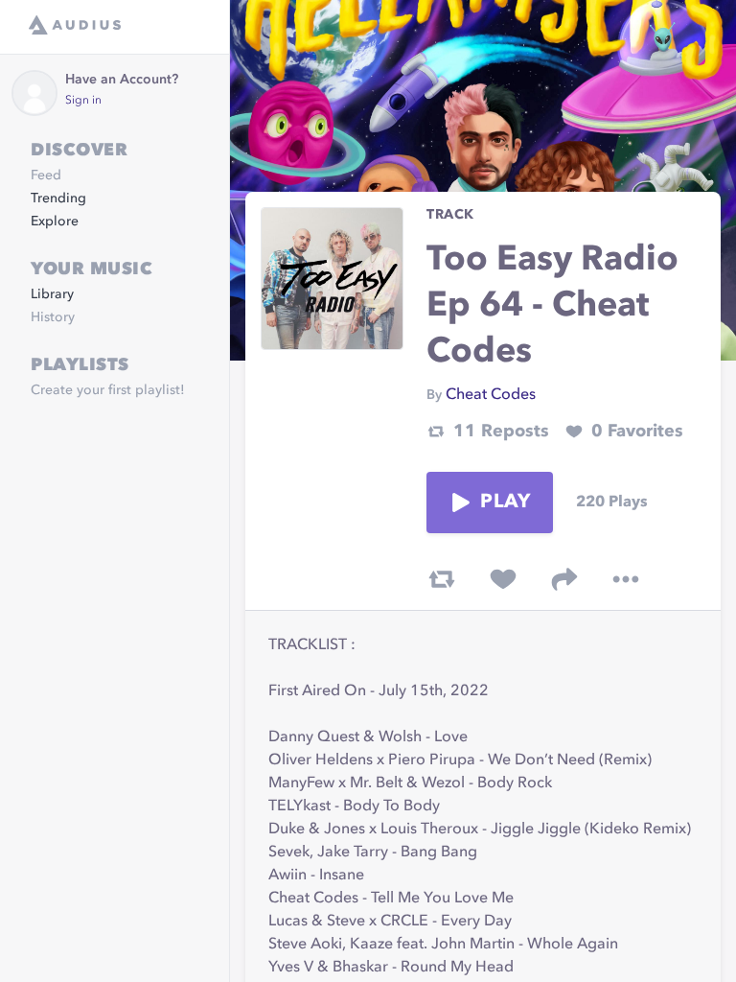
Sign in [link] (83, 100)
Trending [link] (58, 198)
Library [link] (52, 294)
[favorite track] (503, 579)
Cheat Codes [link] (491, 395)
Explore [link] (55, 221)
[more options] (625, 579)
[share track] (564, 579)
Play (505, 502)
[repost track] (441, 579)
